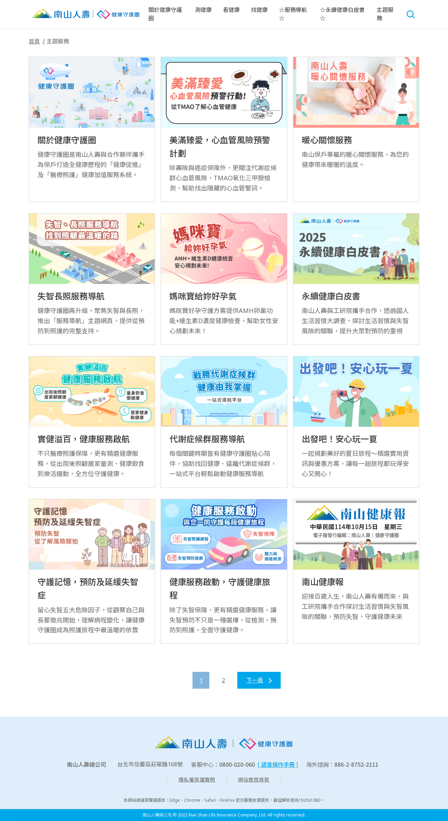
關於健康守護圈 (165, 14)
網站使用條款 (254, 779)
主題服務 (385, 14)
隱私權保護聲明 (196, 779)
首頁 (34, 41)
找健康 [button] (259, 10)
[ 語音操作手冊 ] (278, 764)
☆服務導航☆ (293, 14)
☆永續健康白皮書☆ (342, 14)
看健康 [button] (231, 10)
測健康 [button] (203, 10)
